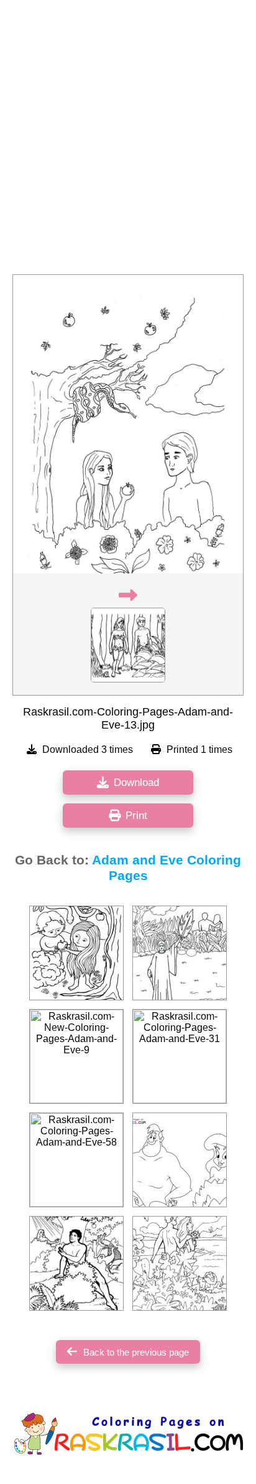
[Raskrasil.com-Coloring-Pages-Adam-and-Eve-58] (76, 1160)
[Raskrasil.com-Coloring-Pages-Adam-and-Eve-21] (179, 953)
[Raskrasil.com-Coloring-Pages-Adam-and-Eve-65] (76, 1263)
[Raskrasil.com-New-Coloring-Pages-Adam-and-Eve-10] (179, 1160)
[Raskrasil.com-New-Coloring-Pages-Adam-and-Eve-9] (76, 1056)
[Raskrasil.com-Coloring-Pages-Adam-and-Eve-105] (179, 1263)
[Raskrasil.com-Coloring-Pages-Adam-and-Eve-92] (76, 953)
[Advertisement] (128, 140)
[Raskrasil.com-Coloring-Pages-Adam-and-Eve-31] (179, 1056)
